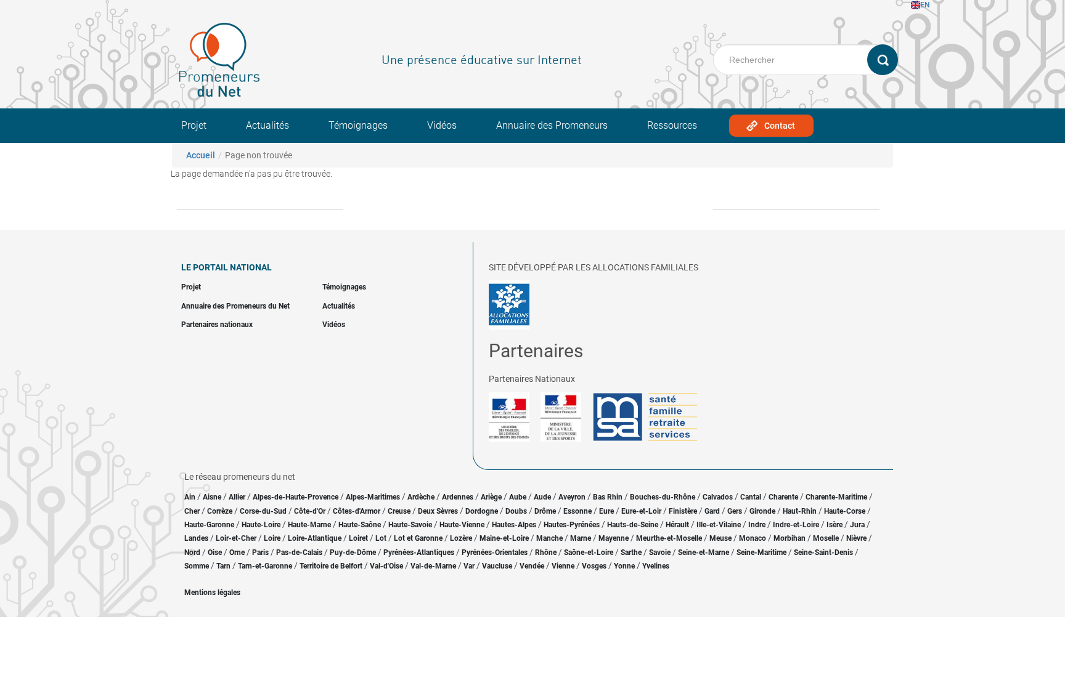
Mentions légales (212, 592)
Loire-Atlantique (314, 538)
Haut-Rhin (800, 511)
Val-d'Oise (386, 566)
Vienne (563, 566)
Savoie (660, 552)
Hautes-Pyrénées (572, 524)
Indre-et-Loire (796, 524)
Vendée (532, 566)
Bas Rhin (607, 497)
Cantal (750, 497)
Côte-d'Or (309, 511)
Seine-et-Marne (703, 552)
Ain (190, 497)
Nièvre (856, 538)
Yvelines (655, 566)
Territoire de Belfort (331, 566)
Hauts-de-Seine (632, 524)
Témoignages (358, 125)
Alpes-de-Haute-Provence (295, 497)
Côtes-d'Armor (356, 511)
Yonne (624, 566)
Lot (380, 538)
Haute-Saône (359, 524)
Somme (196, 566)
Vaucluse (497, 566)
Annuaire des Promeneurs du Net (235, 306)
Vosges (594, 566)
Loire (272, 538)
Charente (783, 497)
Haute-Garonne (209, 524)
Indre (756, 524)
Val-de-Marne (433, 566)
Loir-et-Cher (236, 538)
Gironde (762, 511)
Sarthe (631, 552)
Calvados (718, 497)
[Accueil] (219, 59)
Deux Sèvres (438, 511)
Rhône (546, 552)
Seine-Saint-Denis (823, 552)
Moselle (826, 538)
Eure (606, 511)
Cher (192, 511)
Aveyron (572, 497)
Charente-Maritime (836, 497)
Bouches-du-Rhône (662, 497)
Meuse (720, 538)
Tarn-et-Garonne (265, 566)
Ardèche (421, 497)
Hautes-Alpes (514, 524)
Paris (260, 552)
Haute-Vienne (461, 524)
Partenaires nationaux (217, 324)
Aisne (212, 497)
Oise (215, 552)
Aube (517, 497)
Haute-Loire (261, 524)
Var (469, 566)
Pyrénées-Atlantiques (418, 552)
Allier (237, 497)
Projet (193, 125)
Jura (857, 524)
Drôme (545, 511)
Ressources (672, 125)
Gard (712, 511)
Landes (196, 538)
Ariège (491, 497)
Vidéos (442, 125)
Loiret (358, 538)
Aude (542, 497)
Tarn (223, 566)
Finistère (683, 511)
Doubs (516, 511)
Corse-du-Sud (263, 511)
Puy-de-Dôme (353, 552)
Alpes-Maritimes (373, 497)
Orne (237, 552)
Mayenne (613, 538)
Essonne (577, 511)
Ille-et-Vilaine (718, 524)
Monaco (752, 538)
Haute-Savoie (410, 524)
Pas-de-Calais (299, 552)
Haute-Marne (309, 524)
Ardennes (457, 497)
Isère (834, 524)
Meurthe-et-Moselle (669, 538)
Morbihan (789, 538)
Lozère (461, 538)
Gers (734, 511)
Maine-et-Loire (504, 538)
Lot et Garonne (418, 538)
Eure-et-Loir (641, 511)
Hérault (677, 524)
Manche (549, 538)
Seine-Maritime (761, 552)
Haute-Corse (844, 511)
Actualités (267, 125)
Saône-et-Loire (588, 552)
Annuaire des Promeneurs (552, 125)
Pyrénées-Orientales (495, 552)
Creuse (399, 511)
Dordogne (481, 511)
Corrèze (219, 511)
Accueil (200, 155)
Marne (580, 538)
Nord (192, 552)
